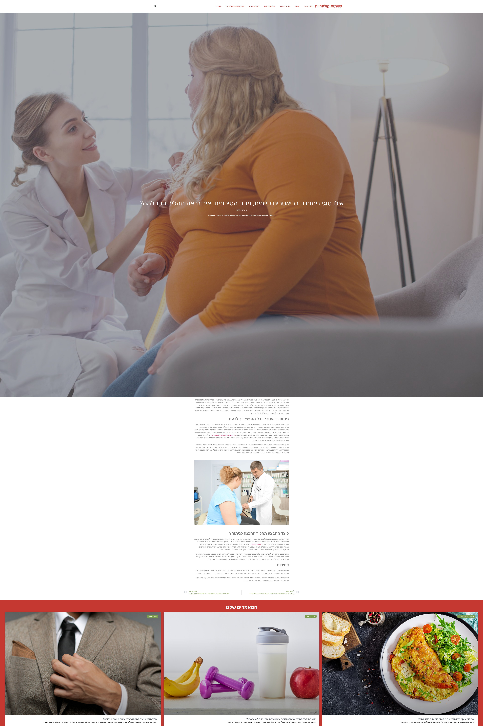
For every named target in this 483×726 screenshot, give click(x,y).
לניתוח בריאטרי (255, 544)
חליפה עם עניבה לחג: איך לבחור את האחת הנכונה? (130, 719)
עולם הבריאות (269, 6)
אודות (297, 6)
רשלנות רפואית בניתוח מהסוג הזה (224, 435)
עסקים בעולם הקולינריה (235, 6)
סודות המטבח (285, 6)
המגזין (219, 6)
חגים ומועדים (254, 6)
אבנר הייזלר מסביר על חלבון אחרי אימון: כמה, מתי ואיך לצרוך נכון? (281, 719)
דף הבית (272, 215)
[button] (154, 6)
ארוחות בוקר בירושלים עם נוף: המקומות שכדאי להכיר (446, 719)
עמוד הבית (308, 6)
